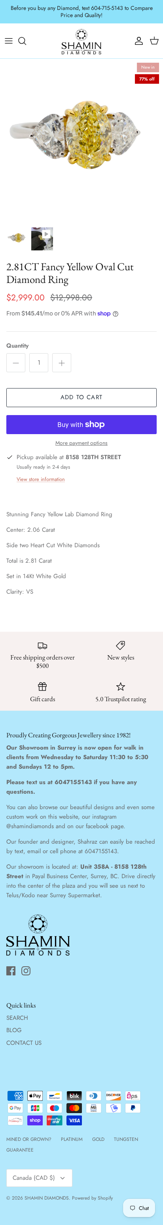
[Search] (26, 34)
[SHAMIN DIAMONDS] (81, 34)
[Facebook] (10, 964)
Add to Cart (81, 391)
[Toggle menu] (8, 34)
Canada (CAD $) (34, 1171)
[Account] (137, 34)
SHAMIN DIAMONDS (47, 1191)
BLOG (14, 1023)
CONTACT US (24, 1036)
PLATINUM (72, 1132)
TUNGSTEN (126, 1132)
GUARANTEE (20, 1143)
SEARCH (17, 1011)
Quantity (17, 339)
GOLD (98, 1132)
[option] (81, 134)
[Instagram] (25, 964)
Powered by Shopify (92, 1191)
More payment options (81, 436)
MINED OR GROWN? (28, 1132)
